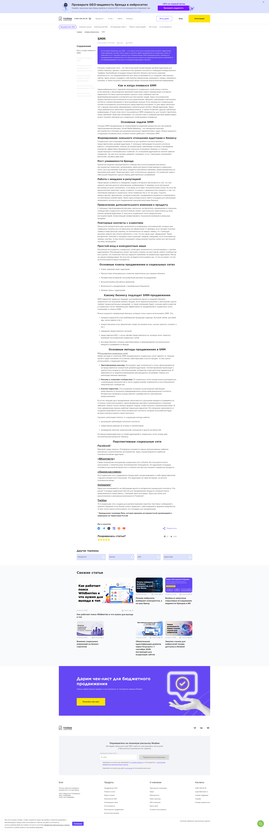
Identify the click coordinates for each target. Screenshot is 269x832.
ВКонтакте (106, 458)
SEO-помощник (155, 802)
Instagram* (104, 484)
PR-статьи (153, 27)
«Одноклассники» (109, 471)
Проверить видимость (173, 8)
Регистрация (199, 18)
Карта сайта (154, 806)
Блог (61, 782)
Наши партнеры (155, 799)
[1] (99, 539)
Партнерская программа (158, 788)
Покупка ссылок (85, 27)
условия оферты (136, 762)
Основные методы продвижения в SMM (86, 87)
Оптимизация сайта (118, 27)
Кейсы (119, 18)
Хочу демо (164, 19)
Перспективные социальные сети (84, 94)
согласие (128, 768)
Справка (198, 799)
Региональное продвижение (114, 809)
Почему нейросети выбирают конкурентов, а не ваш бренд (69, 789)
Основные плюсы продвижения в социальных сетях (84, 68)
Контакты (199, 782)
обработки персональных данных (57, 825)
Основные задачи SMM (84, 59)
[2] (101, 539)
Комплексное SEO (101, 27)
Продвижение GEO (110, 788)
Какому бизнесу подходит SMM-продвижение (84, 78)
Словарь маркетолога (202, 802)
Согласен (78, 824)
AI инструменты (165, 27)
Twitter (102, 500)
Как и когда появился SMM (86, 51)
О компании (155, 782)
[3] (104, 539)
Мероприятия (154, 795)
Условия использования (158, 809)
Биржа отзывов (109, 795)
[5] (109, 539)
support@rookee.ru (201, 791)
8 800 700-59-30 (80, 18)
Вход (181, 18)
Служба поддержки (201, 795)
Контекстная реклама (111, 813)
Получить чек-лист (91, 702)
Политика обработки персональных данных (195, 821)
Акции (152, 791)
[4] (106, 539)
